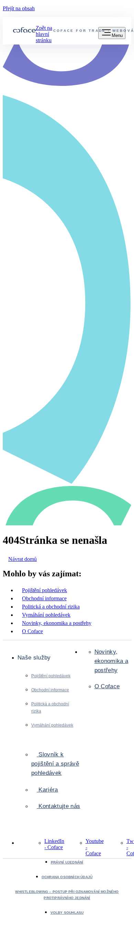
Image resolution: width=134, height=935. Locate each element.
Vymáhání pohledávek (52, 725)
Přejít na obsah (19, 8)
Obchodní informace (50, 690)
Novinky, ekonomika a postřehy (111, 661)
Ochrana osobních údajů (67, 877)
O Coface (107, 686)
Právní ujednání (67, 862)
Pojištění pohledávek (50, 676)
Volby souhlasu (67, 912)
